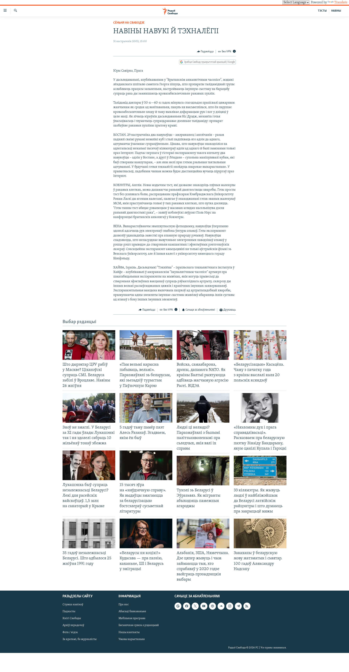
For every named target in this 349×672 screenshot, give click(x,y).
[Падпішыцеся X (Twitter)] (195, 606)
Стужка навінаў (73, 604)
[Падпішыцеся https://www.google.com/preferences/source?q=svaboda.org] (177, 606)
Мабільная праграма (132, 618)
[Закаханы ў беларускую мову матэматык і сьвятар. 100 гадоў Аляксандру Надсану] (260, 533)
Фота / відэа (70, 632)
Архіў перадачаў (73, 625)
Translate (340, 2)
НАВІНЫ (336, 10)
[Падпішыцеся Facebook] (186, 606)
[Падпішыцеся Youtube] (203, 606)
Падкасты (69, 611)
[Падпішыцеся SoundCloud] (221, 606)
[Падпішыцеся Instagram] (229, 606)
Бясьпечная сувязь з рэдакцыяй (139, 625)
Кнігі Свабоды (72, 618)
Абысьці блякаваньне (132, 611)
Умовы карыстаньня (132, 639)
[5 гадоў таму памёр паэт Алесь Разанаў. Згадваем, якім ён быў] (146, 408)
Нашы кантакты (129, 632)
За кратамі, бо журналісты (80, 639)
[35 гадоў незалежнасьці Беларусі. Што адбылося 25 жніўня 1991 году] (89, 533)
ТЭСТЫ (322, 10)
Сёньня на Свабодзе (129, 23)
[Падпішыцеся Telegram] (238, 606)
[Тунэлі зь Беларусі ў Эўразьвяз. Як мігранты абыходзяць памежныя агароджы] (203, 470)
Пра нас (124, 604)
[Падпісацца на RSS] (246, 606)
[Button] (205, 51)
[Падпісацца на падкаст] (212, 606)
